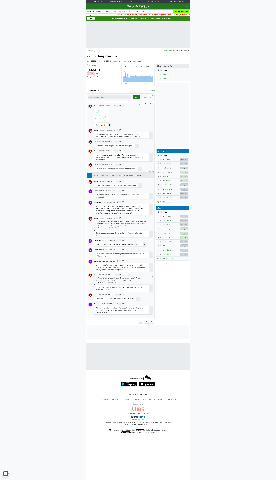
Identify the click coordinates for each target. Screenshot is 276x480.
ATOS (164, 172)
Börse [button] (100, 11)
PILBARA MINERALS (169, 185)
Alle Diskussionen (166, 202)
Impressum (104, 399)
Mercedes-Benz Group (171, 181)
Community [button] (112, 11)
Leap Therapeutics (169, 193)
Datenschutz (171, 399)
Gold (154, 2)
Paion (165, 78)
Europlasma (167, 164)
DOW (117, 2)
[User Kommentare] (5, 473)
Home (92, 11)
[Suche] (186, 7)
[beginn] (139, 104)
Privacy (160, 399)
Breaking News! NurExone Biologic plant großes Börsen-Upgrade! (117, 175)
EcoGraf (165, 168)
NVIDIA (165, 189)
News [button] (124, 11)
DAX (97, 2)
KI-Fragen (134, 11)
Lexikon (126, 399)
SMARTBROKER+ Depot (181, 11)
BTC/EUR (177, 2)
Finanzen (136, 399)
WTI (135, 2)
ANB (144, 399)
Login (136, 97)
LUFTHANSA (167, 176)
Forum (171, 51)
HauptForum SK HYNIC (171, 159)
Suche (144, 11)
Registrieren (147, 97)
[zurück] (145, 104)
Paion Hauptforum (169, 74)
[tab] (125, 66)
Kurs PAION (93, 65)
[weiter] (150, 104)
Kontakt (152, 399)
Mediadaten (116, 399)
